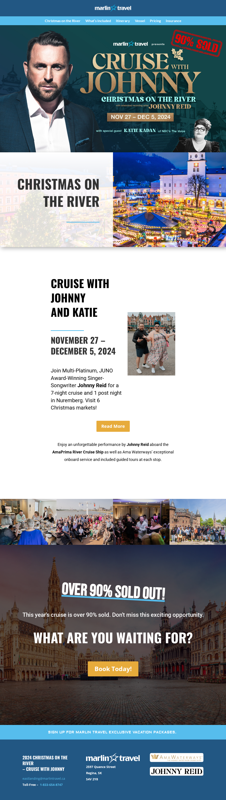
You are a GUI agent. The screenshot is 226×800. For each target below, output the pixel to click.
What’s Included (98, 21)
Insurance (173, 21)
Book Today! (113, 668)
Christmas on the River (63, 21)
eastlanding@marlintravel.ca (44, 778)
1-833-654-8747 (51, 785)
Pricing (155, 21)
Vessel (140, 21)
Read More (113, 426)
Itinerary (123, 21)
